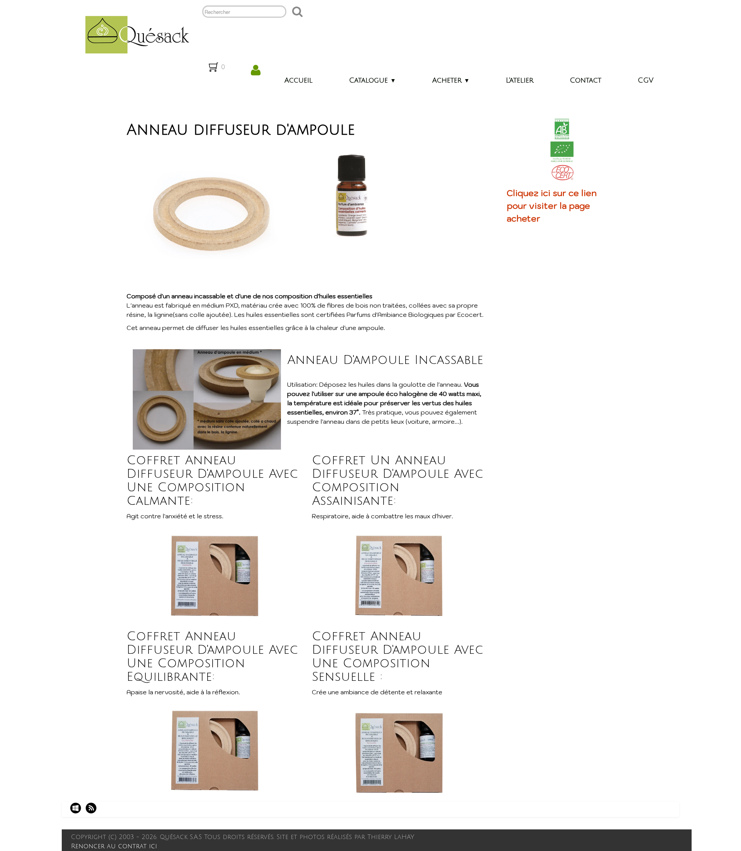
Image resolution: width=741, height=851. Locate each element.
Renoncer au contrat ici (114, 846)
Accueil (298, 80)
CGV (645, 80)
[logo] (134, 34)
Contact (585, 80)
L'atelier (519, 80)
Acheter (451, 80)
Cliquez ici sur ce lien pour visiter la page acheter (552, 205)
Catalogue (372, 80)
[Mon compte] (255, 70)
